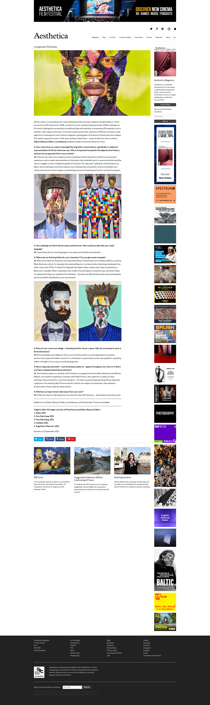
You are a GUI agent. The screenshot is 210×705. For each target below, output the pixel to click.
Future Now (139, 37)
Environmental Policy (114, 653)
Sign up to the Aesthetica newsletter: (47, 687)
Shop (104, 37)
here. (107, 402)
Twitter (146, 640)
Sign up (165, 121)
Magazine (95, 37)
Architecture (74, 643)
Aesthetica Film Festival (152, 655)
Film (71, 648)
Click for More (165, 105)
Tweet (40, 439)
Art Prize (112, 37)
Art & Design (75, 640)
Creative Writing (125, 37)
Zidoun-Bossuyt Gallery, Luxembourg (50, 142)
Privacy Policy (112, 650)
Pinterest (146, 645)
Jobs (108, 655)
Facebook (146, 643)
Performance (75, 653)
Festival (149, 37)
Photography (75, 655)
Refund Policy (112, 648)
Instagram (147, 648)
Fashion (73, 645)
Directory (110, 645)
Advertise (159, 37)
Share (50, 439)
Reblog (61, 439)
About (168, 37)
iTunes (145, 653)
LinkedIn (146, 650)
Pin (72, 439)
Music (72, 650)
